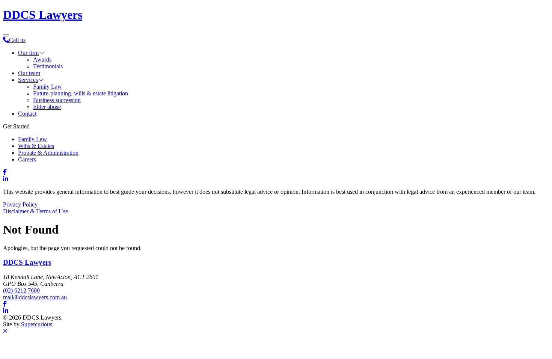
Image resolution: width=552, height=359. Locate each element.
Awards (42, 59)
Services (28, 80)
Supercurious (36, 324)
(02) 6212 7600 (21, 290)
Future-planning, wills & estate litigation (80, 93)
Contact (27, 113)
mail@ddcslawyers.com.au (35, 297)
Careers (27, 159)
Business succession (57, 100)
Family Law (47, 86)
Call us (17, 40)
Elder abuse (47, 107)
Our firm (28, 53)
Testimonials (48, 66)
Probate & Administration (48, 152)
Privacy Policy (20, 204)
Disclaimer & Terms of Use (35, 211)
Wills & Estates (36, 146)
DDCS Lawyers (42, 14)
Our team (29, 73)
